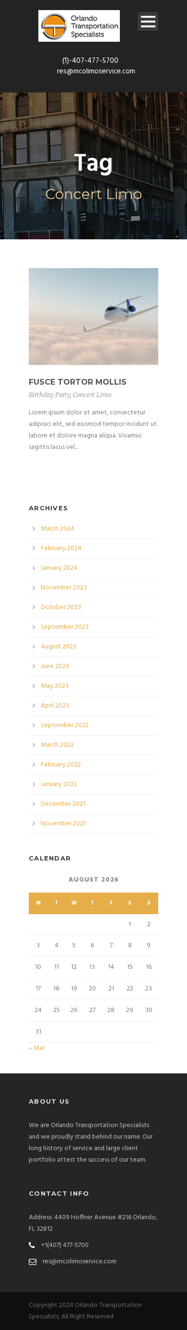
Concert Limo (92, 395)
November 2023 (64, 587)
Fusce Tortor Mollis (78, 382)
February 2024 (61, 548)
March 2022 (57, 745)
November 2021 (63, 823)
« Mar (37, 1048)
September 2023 (65, 627)
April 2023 (55, 705)
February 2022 (61, 764)
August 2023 (58, 646)
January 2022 (59, 784)
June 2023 (55, 666)
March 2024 (57, 528)
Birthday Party (49, 395)
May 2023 (55, 686)
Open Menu (148, 21)
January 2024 (59, 568)
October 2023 (61, 607)
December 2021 (63, 804)
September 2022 (65, 725)
